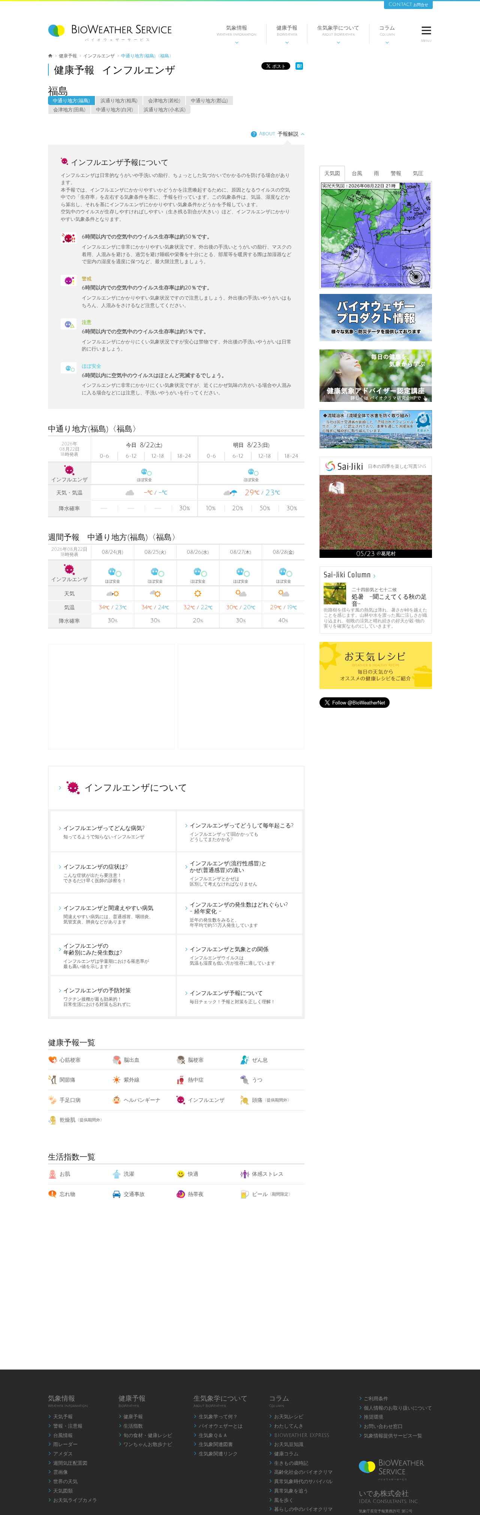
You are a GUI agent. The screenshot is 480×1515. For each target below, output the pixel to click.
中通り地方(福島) (71, 100)
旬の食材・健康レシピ (145, 1435)
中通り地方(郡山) (209, 100)
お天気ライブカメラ (72, 1500)
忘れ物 (67, 1194)
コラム (387, 34)
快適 (193, 1174)
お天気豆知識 (286, 1444)
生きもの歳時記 (288, 1463)
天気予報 (60, 1416)
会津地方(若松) (164, 100)
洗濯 (129, 1174)
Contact (408, 4)
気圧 (418, 173)
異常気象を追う (288, 1491)
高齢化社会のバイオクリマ (301, 1472)
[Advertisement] (241, 696)
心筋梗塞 (70, 1060)
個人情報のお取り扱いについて (395, 1408)
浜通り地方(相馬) (119, 100)
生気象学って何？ (216, 1416)
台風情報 (60, 1435)
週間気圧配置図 (67, 1463)
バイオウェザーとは (218, 1426)
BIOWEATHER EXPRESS (299, 1435)
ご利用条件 (373, 1398)
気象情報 (236, 34)
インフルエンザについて (136, 788)
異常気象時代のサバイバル (301, 1481)
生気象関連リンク (216, 1454)
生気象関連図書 (213, 1444)
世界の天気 (63, 1481)
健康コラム (283, 1454)
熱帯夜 (196, 1194)
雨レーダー (63, 1444)
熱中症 (196, 1080)
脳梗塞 (196, 1060)
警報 (396, 173)
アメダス (60, 1454)
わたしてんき (286, 1426)
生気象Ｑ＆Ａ (211, 1435)
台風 (357, 173)
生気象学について (338, 34)
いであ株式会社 (384, 1493)
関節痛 (67, 1080)
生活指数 (130, 1426)
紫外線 (132, 1080)
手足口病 (70, 1100)
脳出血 (132, 1060)
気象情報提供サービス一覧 (391, 1436)
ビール (272, 1194)
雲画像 (58, 1472)
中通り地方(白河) (114, 109)
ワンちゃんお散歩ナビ (145, 1444)
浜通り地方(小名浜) (165, 109)
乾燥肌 (82, 1120)
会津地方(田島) (69, 109)
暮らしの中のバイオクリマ (301, 1509)
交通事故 (134, 1194)
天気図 (332, 173)
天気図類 (60, 1491)
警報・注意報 (65, 1426)
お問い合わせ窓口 (381, 1426)
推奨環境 (371, 1417)
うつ (257, 1080)
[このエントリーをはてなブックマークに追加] (299, 68)
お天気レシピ (286, 1416)
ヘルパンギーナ (142, 1100)
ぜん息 (260, 1060)
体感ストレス (268, 1174)
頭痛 (271, 1100)
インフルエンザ (206, 1100)
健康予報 (286, 34)
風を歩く (281, 1500)
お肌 (65, 1174)
